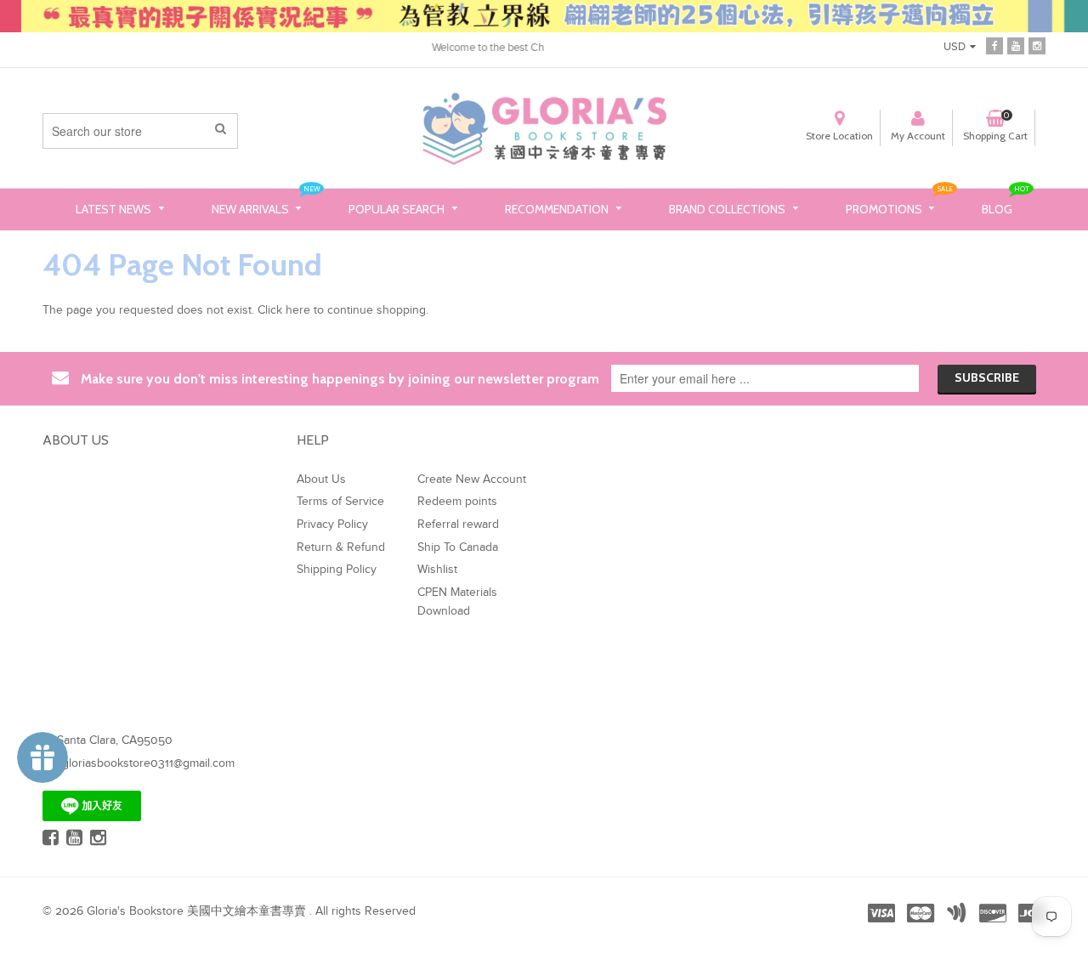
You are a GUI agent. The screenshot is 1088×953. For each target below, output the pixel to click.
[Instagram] (1037, 46)
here (298, 310)
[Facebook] (994, 46)
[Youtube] (1015, 46)
